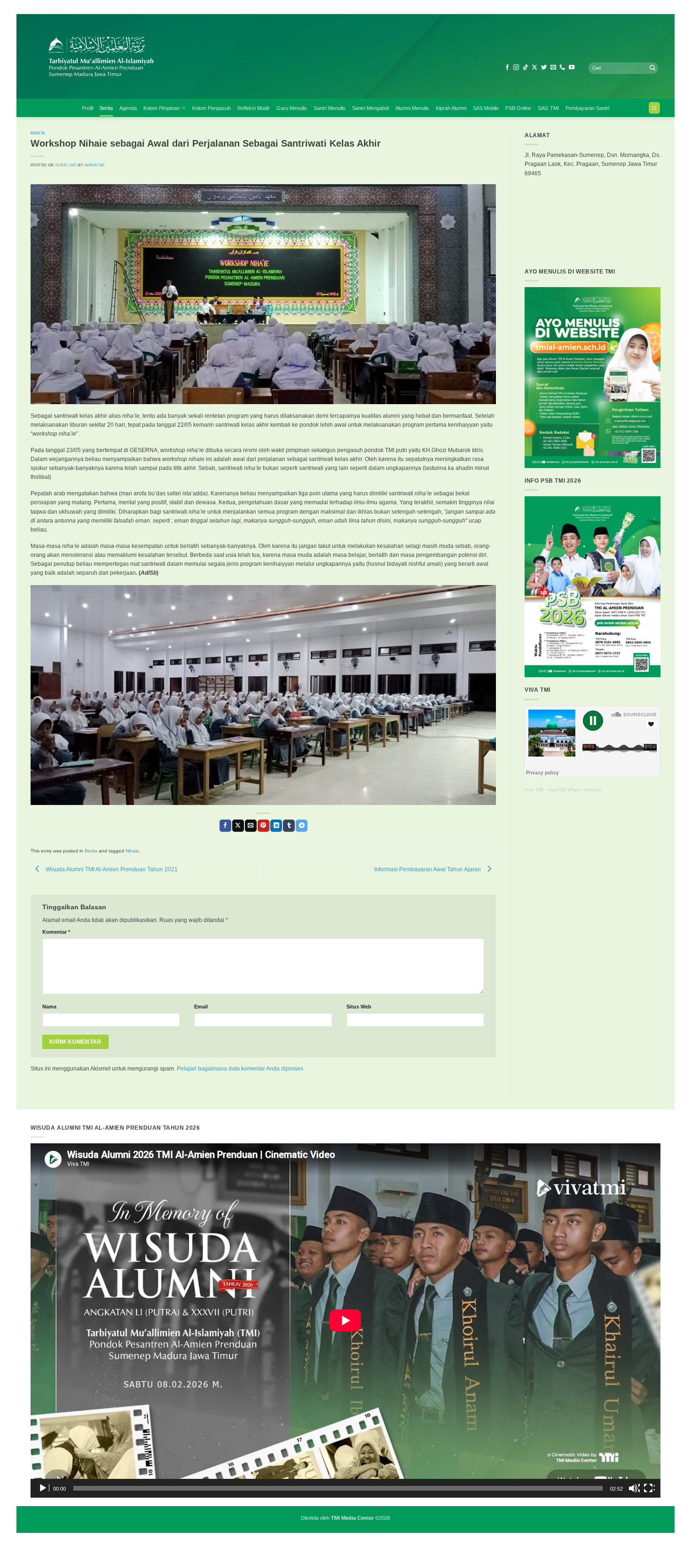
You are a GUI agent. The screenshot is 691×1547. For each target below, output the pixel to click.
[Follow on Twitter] (544, 67)
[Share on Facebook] (225, 826)
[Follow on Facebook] (507, 67)
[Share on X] (238, 826)
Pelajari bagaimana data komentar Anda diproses (240, 1068)
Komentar (56, 932)
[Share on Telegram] (301, 826)
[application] (345, 1320)
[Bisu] (634, 1488)
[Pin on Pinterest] (263, 826)
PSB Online (518, 108)
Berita (106, 108)
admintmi (95, 165)
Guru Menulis (291, 108)
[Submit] (652, 68)
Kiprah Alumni (451, 108)
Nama (49, 1006)
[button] (654, 108)
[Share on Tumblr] (289, 826)
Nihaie (132, 850)
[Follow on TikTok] (525, 67)
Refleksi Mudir (253, 108)
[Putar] (43, 1488)
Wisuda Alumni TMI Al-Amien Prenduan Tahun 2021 (111, 869)
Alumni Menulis (412, 108)
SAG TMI (548, 108)
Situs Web (358, 1006)
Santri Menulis (330, 108)
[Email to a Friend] (251, 826)
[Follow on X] (534, 67)
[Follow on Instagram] (516, 67)
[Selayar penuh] (649, 1488)
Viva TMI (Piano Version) (574, 789)
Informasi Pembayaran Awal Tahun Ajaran (428, 869)
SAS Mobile (486, 108)
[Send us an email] (553, 67)
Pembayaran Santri (587, 108)
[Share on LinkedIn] (276, 826)
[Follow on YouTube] (571, 67)
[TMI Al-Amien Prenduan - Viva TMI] (195, 56)
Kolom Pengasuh (211, 108)
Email (201, 1006)
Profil (87, 108)
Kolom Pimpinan (161, 108)
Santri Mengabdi (370, 108)
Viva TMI (534, 789)
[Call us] (562, 67)
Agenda (128, 108)
